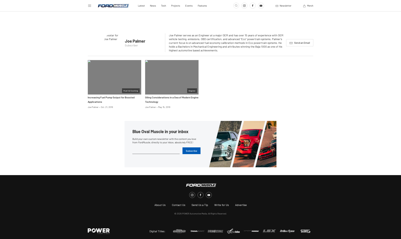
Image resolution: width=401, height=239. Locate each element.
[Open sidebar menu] (89, 6)
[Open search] (236, 5)
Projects (175, 5)
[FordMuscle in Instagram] (192, 195)
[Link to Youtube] (261, 6)
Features (202, 5)
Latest (141, 5)
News (153, 5)
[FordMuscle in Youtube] (209, 195)
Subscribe (191, 150)
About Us (160, 205)
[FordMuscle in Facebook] (200, 195)
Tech (163, 5)
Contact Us (178, 205)
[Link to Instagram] (244, 6)
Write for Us (221, 205)
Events (189, 5)
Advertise (241, 205)
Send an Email (302, 42)
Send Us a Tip (200, 205)
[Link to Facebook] (253, 6)
